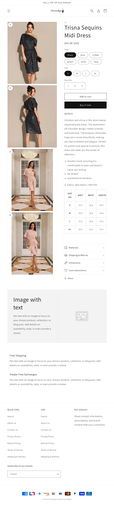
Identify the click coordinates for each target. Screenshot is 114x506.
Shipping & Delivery (16, 456)
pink (83, 55)
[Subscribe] (57, 474)
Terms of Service (15, 450)
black (70, 55)
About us (11, 423)
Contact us (12, 429)
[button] (9, 11)
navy (96, 61)
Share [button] (70, 278)
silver (83, 61)
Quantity (68, 80)
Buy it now (85, 105)
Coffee (95, 55)
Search (10, 416)
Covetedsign (52, 499)
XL (95, 73)
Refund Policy (14, 443)
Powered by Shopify (64, 499)
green (70, 61)
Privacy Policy (13, 436)
